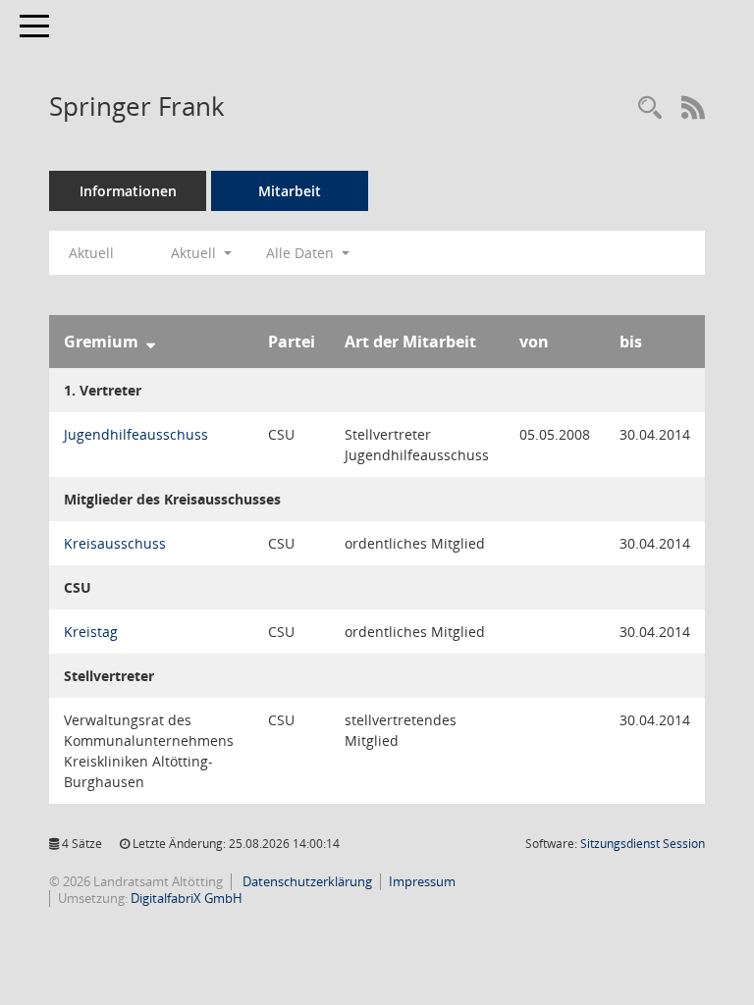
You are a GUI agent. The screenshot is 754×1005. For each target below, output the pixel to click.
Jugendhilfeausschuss (136, 434)
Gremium (101, 341)
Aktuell (91, 252)
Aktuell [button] (195, 252)
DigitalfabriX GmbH (186, 898)
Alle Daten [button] (302, 252)
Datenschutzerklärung (306, 881)
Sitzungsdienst (642, 843)
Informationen (128, 191)
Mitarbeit (289, 191)
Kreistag (91, 631)
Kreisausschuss (115, 543)
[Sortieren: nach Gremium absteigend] (150, 341)
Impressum (422, 881)
